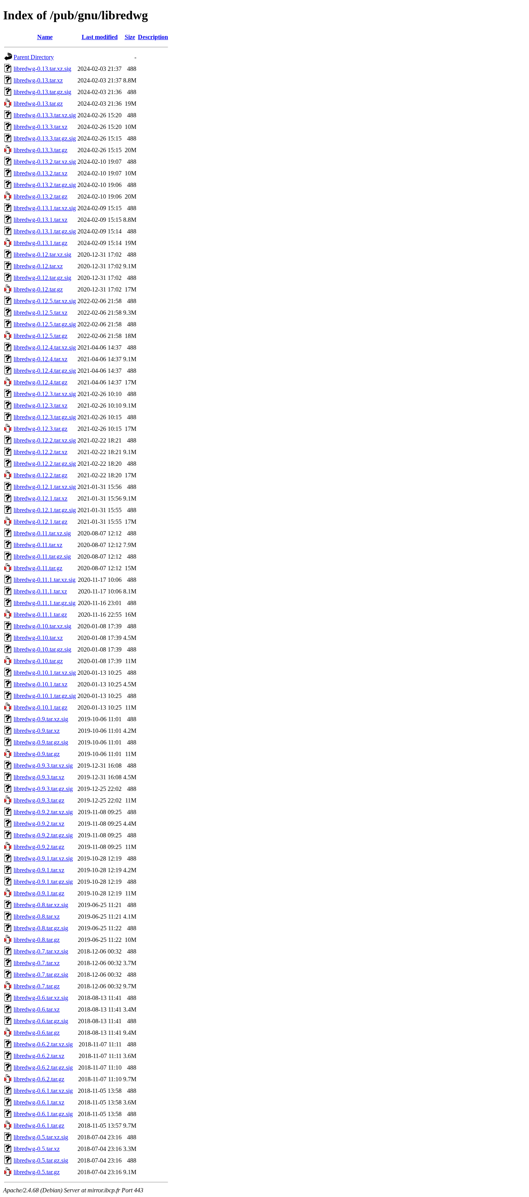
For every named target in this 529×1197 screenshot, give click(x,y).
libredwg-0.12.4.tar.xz (40, 359)
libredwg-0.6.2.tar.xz (39, 1056)
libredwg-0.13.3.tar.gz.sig (45, 138)
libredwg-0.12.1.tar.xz (40, 498)
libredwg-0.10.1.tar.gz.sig (45, 696)
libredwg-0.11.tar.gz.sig (42, 556)
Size (130, 37)
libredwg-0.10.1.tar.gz (40, 707)
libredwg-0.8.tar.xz (37, 916)
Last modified (100, 37)
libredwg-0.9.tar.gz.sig (41, 742)
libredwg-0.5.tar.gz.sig (41, 1160)
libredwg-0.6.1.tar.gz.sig (43, 1114)
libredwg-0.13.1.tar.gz (40, 243)
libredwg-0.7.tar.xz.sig (41, 951)
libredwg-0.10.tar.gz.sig (42, 649)
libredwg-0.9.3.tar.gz (39, 800)
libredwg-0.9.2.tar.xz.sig (43, 812)
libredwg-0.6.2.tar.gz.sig (43, 1067)
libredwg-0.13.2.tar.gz (40, 196)
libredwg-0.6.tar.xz (37, 1009)
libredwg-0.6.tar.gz (37, 1032)
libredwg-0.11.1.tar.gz (40, 614)
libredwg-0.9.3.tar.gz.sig (43, 788)
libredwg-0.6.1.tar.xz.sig (43, 1090)
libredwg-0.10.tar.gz (38, 661)
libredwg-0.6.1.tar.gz (39, 1125)
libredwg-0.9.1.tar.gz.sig (43, 881)
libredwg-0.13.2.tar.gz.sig (45, 185)
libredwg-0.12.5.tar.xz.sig (45, 301)
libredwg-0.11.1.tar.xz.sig (45, 579)
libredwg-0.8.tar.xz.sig (41, 905)
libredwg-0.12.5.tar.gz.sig (45, 324)
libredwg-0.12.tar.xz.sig (42, 254)
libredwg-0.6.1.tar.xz (39, 1102)
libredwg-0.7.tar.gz (37, 986)
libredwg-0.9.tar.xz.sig (41, 719)
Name (45, 37)
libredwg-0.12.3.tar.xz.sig (45, 394)
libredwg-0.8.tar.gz (37, 939)
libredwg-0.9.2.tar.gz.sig (43, 835)
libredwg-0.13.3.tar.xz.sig (45, 115)
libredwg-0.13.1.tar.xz (40, 219)
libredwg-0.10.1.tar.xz (40, 684)
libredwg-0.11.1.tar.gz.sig (45, 603)
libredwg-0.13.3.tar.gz (40, 150)
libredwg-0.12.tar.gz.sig (42, 277)
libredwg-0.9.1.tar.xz (39, 870)
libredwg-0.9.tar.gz (37, 754)
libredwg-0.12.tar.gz (38, 289)
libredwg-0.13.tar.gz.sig (42, 92)
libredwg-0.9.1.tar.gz (39, 893)
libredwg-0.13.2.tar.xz (40, 173)
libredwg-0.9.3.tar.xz (39, 777)
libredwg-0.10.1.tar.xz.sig (45, 672)
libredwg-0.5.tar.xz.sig (41, 1137)
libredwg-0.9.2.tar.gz (39, 847)
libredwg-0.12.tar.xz (38, 266)
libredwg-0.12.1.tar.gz (40, 521)
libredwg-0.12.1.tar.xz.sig (45, 487)
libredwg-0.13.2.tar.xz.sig (45, 161)
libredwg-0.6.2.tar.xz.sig (43, 1044)
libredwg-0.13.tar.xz (38, 80)
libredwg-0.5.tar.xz (37, 1149)
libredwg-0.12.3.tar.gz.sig (45, 417)
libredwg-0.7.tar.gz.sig (41, 974)
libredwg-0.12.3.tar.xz (40, 405)
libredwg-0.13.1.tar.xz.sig (45, 208)
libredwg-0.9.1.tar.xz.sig (43, 858)
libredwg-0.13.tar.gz (38, 103)
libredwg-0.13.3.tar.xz (40, 126)
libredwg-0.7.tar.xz (37, 963)
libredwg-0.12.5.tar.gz (40, 336)
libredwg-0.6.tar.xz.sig (41, 998)
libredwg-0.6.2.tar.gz (39, 1079)
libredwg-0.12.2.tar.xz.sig (45, 440)
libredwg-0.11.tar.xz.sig (42, 533)
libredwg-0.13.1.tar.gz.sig (45, 231)
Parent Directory (34, 57)
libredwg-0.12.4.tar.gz (40, 382)
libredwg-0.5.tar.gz (37, 1172)
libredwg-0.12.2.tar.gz (40, 475)
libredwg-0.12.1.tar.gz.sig (45, 510)
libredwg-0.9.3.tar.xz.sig (43, 765)
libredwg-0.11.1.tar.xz (40, 591)
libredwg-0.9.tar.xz (37, 730)
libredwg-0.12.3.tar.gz (40, 428)
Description (153, 37)
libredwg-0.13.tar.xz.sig (42, 68)
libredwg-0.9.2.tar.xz (39, 823)
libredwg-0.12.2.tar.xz (40, 452)
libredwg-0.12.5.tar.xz (40, 312)
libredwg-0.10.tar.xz (38, 638)
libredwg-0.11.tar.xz (38, 545)
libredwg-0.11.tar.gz (38, 568)
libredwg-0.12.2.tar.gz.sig (45, 463)
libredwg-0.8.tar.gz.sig (41, 928)
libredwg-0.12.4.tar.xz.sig (45, 347)
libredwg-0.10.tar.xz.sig (42, 626)
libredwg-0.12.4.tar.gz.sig (45, 370)
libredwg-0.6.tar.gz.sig (41, 1021)
